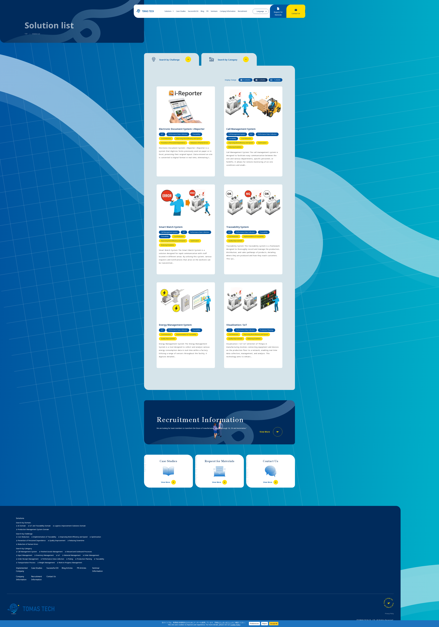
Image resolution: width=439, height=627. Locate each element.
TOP (26, 34)
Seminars (214, 11)
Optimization (96, 537)
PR (207, 11)
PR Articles (81, 568)
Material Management (72, 555)
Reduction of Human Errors (28, 544)
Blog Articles (67, 568)
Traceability (100, 559)
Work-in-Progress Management (70, 562)
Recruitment (242, 11)
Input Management (25, 555)
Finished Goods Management (52, 551)
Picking (70, 559)
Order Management (91, 555)
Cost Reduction (23, 537)
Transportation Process (26, 562)
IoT (59, 555)
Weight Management (47, 562)
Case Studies (181, 11)
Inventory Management (45, 555)
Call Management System (27, 551)
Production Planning (84, 559)
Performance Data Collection (53, 559)
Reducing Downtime (76, 540)
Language (260, 11)
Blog (202, 11)
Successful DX (193, 11)
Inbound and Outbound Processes (79, 551)
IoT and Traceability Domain (40, 526)
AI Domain (22, 526)
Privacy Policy (389, 614)
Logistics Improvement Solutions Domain (70, 526)
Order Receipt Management (28, 559)
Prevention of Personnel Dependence (32, 540)
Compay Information (228, 11)
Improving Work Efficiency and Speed (73, 537)
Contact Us (51, 576)
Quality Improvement (57, 540)
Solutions (168, 11)
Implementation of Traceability (44, 537)
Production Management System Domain (33, 529)
